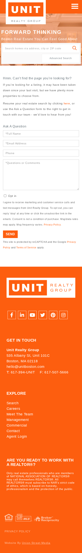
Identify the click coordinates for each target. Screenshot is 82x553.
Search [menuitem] (13, 403)
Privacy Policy (52, 224)
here (67, 103)
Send (10, 234)
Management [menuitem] (18, 420)
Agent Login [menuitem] (17, 436)
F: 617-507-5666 (54, 372)
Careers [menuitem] (13, 409)
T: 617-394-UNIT (21, 372)
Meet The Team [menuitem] (20, 414)
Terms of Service (26, 247)
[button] (74, 48)
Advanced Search (61, 58)
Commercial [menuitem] (17, 425)
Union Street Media (36, 542)
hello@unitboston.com (26, 367)
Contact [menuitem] (13, 431)
